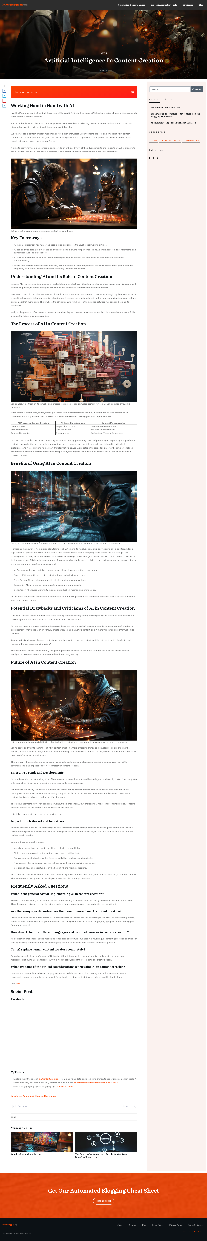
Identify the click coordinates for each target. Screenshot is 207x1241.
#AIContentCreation (48, 1078)
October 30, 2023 (64, 1086)
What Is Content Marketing (42, 1146)
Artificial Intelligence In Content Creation (176, 122)
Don (18, 983)
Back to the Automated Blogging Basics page (33, 1096)
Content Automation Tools (171, 140)
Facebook (186, 1232)
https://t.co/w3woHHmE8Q (106, 1082)
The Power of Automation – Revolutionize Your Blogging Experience (106, 1146)
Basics (103, 70)
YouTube (201, 1232)
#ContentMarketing (83, 1082)
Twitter (193, 1232)
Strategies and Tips (192, 140)
